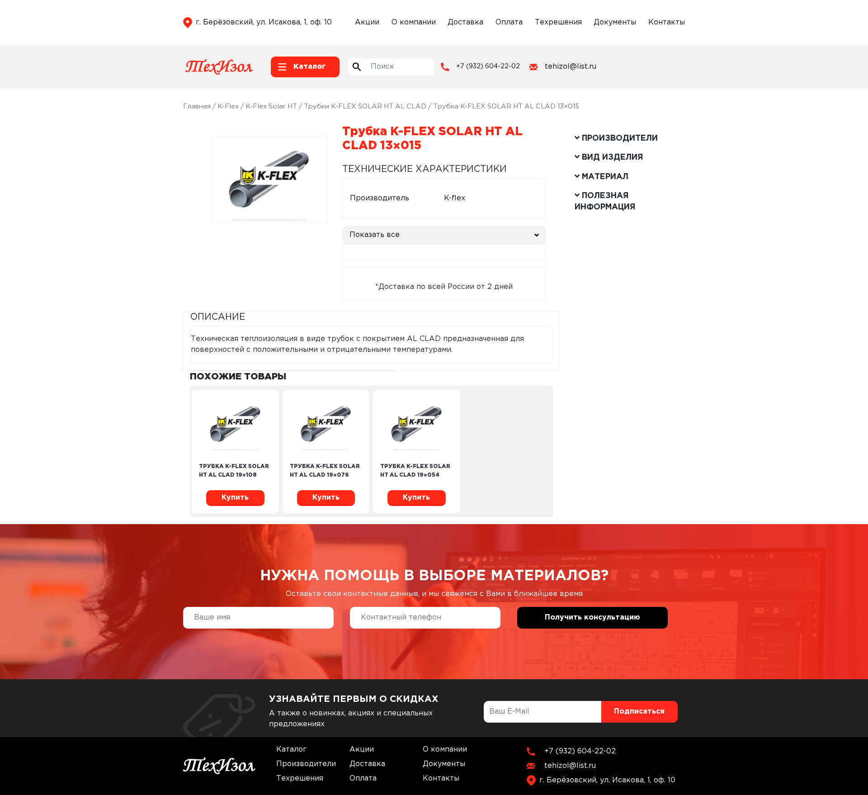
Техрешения (558, 22)
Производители (306, 764)
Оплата (509, 22)
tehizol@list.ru (570, 66)
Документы (615, 22)
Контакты (666, 22)
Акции (367, 22)
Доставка (465, 22)
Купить (235, 497)
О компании (414, 22)
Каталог (291, 749)
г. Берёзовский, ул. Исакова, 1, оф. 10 (264, 22)
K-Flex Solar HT (271, 106)
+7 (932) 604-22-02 (488, 66)
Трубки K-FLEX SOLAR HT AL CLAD (365, 106)
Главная (197, 106)
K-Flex (228, 106)
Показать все (374, 235)
